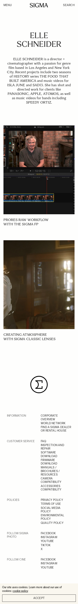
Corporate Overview (49, 417)
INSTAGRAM (49, 537)
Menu (7, 5)
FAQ (43, 441)
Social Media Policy (50, 509)
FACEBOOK (48, 533)
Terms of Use (51, 503)
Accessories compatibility (51, 487)
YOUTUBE (47, 541)
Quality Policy (52, 522)
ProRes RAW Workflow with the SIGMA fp (26, 222)
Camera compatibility (51, 480)
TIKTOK (45, 545)
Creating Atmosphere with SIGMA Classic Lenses (29, 337)
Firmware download (49, 461)
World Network (53, 423)
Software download (49, 454)
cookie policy (20, 591)
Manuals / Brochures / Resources (50, 471)
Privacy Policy (52, 500)
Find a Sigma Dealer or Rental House (56, 428)
